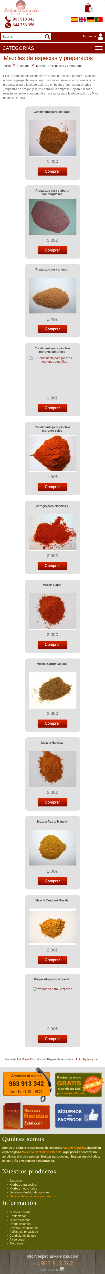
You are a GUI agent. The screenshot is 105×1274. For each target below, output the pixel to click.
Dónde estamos (20, 1224)
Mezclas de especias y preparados (59, 66)
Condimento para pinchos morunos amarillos (52, 350)
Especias (16, 1180)
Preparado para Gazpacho (52, 979)
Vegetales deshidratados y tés (29, 1192)
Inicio (7, 66)
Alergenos (16, 1243)
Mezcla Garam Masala (52, 664)
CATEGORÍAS (18, 48)
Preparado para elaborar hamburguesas (52, 192)
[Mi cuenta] (94, 40)
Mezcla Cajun (52, 585)
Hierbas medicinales (23, 1188)
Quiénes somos (20, 1220)
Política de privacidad (24, 1231)
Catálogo (23, 66)
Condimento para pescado (52, 112)
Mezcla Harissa (52, 742)
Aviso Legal (17, 1239)
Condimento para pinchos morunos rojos (52, 429)
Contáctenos (18, 1216)
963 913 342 (23, 19)
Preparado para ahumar (52, 269)
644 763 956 (23, 25)
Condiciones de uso (23, 1235)
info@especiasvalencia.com (52, 1256)
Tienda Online (50, 1270)
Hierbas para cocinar (23, 1184)
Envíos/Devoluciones (24, 1228)
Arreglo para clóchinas (52, 506)
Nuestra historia (20, 1212)
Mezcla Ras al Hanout (52, 821)
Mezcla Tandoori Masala (52, 900)
